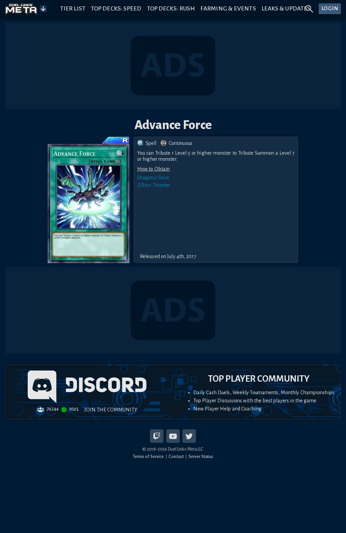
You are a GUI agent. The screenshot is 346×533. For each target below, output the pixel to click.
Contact (176, 456)
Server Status (201, 456)
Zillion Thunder (154, 185)
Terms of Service (148, 456)
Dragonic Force (153, 177)
